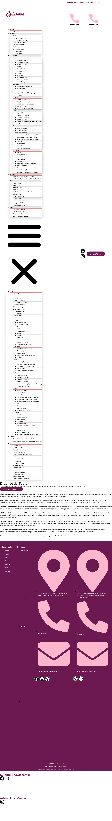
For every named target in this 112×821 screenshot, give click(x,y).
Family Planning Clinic (19, 187)
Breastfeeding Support (23, 117)
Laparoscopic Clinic (18, 200)
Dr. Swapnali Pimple (19, 47)
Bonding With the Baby (23, 123)
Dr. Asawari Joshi (18, 51)
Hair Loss (19, 66)
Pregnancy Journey (22, 99)
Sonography (16, 84)
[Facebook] (83, 251)
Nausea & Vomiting (22, 79)
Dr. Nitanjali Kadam (18, 49)
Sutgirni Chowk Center (75, 2)
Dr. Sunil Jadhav (17, 53)
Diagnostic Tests (21, 161)
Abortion (15, 126)
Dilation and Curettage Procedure (26, 163)
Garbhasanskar (21, 157)
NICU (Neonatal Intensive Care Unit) (23, 192)
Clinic (11, 181)
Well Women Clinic (18, 185)
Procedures (13, 55)
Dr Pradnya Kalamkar (19, 42)
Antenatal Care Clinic (19, 189)
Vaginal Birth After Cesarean (25, 108)
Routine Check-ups (22, 154)
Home (7, 550)
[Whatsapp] (47, 678)
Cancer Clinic (17, 194)
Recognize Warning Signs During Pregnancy (29, 121)
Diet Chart (16, 31)
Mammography (21, 88)
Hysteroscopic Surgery (23, 148)
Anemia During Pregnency (24, 82)
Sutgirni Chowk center (44, 547)
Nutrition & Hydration (22, 119)
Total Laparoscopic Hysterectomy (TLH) (28, 135)
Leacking (19, 71)
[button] (24, 253)
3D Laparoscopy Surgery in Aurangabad (28, 139)
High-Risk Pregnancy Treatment (26, 102)
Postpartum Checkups (23, 115)
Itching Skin (20, 75)
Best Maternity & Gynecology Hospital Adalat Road (27, 178)
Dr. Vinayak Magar (18, 44)
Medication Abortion (22, 128)
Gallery (7, 564)
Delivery (15, 97)
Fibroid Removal (21, 146)
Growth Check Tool (18, 211)
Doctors (12, 33)
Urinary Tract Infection (23, 69)
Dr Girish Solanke (18, 36)
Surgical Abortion (21, 130)
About (12, 29)
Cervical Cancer (21, 196)
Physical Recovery (22, 113)
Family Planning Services (24, 170)
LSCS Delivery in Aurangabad (25, 104)
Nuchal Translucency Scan (24, 86)
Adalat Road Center (93, 2)
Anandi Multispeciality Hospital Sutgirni (24, 176)
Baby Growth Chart (18, 214)
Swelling (19, 73)
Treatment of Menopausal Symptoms (27, 172)
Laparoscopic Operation (20, 132)
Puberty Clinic (17, 183)
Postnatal (15, 110)
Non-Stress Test (21, 152)
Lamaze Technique (22, 165)
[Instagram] (83, 256)
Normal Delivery (21, 106)
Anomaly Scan (21, 91)
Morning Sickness (22, 64)
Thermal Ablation (21, 168)
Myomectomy (21, 143)
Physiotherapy (21, 159)
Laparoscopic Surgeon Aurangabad (27, 137)
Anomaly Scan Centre (27, 608)
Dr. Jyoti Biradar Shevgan (20, 40)
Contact (12, 174)
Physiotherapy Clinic (22, 62)
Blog (6, 567)
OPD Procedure (17, 150)
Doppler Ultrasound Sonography (26, 93)
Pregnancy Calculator (19, 209)
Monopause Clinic (18, 203)
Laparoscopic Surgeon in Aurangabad (28, 557)
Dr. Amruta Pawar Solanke (20, 38)
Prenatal (15, 58)
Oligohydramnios (21, 60)
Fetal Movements (22, 77)
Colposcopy (20, 141)
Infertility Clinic (17, 198)
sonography (24, 598)
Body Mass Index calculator (21, 216)
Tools (11, 207)
